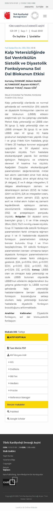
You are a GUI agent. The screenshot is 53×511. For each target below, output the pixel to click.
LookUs (19, 507)
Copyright (7, 463)
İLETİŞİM (39, 7)
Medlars (14, 383)
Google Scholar (17, 418)
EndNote (14, 369)
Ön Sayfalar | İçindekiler (26, 36)
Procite (14, 390)
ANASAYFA (29, 7)
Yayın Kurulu (8, 456)
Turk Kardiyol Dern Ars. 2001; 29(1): (18, 48)
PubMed (14, 411)
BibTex (13, 376)
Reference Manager (20, 397)
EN (47, 7)
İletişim (6, 467)
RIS (12, 362)
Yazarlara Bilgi (9, 459)
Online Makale (31, 507)
